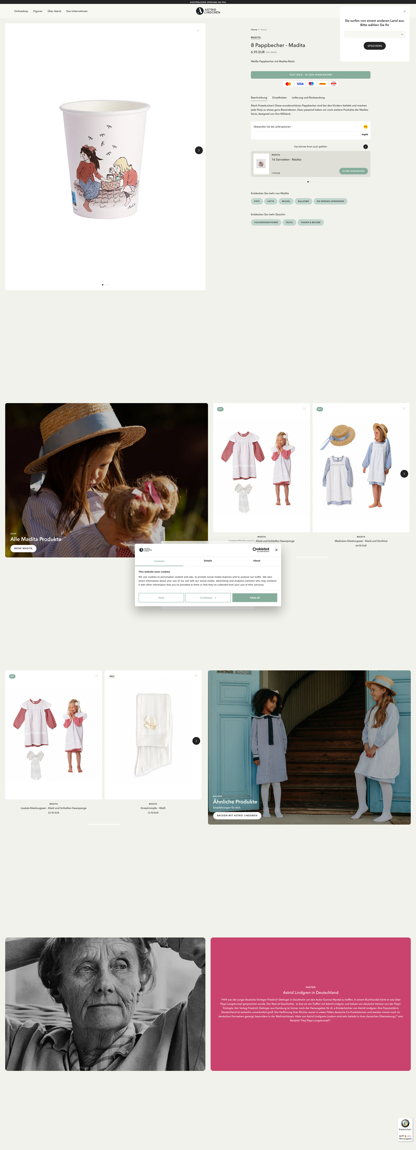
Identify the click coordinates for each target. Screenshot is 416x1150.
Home (254, 29)
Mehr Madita (23, 548)
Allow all (255, 597)
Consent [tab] (159, 561)
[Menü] (411, 1119)
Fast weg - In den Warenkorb (311, 74)
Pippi (257, 201)
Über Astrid (54, 11)
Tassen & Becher (311, 222)
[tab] (102, 284)
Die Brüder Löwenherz (330, 201)
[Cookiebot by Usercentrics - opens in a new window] (255, 550)
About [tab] (256, 560)
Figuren (37, 11)
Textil (289, 222)
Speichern (375, 45)
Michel (286, 201)
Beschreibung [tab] (259, 97)
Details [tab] (208, 560)
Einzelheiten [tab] (279, 97)
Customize (206, 597)
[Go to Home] (208, 11)
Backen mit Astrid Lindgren (237, 815)
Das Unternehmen (77, 11)
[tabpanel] (310, 108)
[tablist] (310, 97)
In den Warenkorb (354, 171)
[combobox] (375, 34)
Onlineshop (21, 11)
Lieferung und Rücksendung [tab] (308, 97)
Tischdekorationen (266, 222)
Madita (256, 37)
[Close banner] (276, 550)
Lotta (270, 201)
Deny (161, 597)
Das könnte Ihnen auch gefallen (310, 146)
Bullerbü (303, 201)
